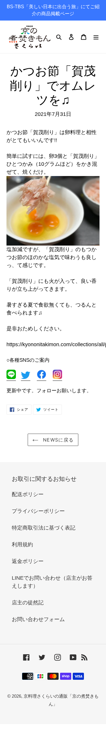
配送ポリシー (28, 494)
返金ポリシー (28, 561)
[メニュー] (96, 37)
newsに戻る (57, 440)
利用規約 (22, 544)
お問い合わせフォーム (38, 619)
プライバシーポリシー (38, 511)
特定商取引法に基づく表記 (43, 528)
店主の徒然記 (28, 603)
